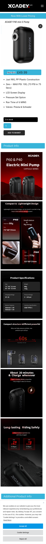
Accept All (23, 526)
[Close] (43, 502)
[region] (23, 522)
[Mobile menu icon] (42, 6)
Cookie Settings (23, 532)
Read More (7, 520)
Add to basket (14, 133)
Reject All (23, 539)
